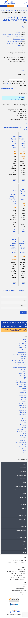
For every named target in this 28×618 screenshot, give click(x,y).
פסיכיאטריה (22, 439)
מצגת (24, 493)
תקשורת (23, 452)
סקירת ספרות (23, 512)
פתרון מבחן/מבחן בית (21, 530)
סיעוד (24, 426)
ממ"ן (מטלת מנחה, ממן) (11, 10)
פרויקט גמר (23, 526)
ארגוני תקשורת (11, 36)
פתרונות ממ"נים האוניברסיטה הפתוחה (17, 562)
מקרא (24, 416)
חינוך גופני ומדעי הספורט (19, 368)
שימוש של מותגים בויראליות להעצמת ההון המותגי (13, 245)
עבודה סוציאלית (21, 431)
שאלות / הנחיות (22, 545)
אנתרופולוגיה (22, 343)
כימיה (24, 377)
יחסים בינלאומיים (21, 373)
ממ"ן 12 (24, 27)
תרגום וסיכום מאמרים (21, 570)
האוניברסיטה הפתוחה (12, 43)
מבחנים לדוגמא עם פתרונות (20, 564)
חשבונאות (23, 370)
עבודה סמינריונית (22, 519)
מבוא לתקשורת (9, 38)
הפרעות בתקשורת (21, 364)
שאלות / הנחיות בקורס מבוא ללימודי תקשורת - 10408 (14, 326)
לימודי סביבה (22, 386)
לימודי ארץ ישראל (21, 381)
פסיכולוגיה (23, 437)
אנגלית (24, 341)
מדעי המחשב (22, 398)
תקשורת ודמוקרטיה (18, 40)
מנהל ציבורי (23, 413)
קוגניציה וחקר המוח (21, 443)
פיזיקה (24, 433)
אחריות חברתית (16, 34)
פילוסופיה (23, 435)
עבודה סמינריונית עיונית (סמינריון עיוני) (22, 155)
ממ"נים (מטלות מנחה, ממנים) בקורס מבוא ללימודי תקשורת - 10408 (15, 323)
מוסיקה (24, 401)
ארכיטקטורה (22, 347)
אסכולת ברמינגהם (7, 34)
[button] (21, 2)
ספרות (24, 428)
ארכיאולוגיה (22, 345)
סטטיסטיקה (23, 424)
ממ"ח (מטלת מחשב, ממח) (20, 486)
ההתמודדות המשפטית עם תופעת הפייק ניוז (21, 142)
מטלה (24, 482)
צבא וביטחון (23, 441)
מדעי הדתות (22, 394)
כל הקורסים (24, 595)
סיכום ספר (23, 504)
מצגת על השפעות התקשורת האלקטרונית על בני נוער (12, 196)
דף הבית (25, 10)
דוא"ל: (25, 79)
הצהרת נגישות (23, 593)
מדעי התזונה (22, 400)
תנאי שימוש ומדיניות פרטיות (19, 591)
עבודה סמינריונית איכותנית (13, 258)
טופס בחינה (23, 479)
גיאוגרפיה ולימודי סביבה (19, 355)
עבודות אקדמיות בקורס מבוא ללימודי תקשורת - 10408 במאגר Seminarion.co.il (15, 329)
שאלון (24, 541)
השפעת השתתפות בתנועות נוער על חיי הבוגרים (22, 247)
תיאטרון (24, 450)
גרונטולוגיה (23, 356)
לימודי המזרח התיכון (20, 383)
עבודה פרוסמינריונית (21, 523)
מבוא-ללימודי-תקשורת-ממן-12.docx (17, 53)
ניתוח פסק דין (22, 497)
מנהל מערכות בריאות (20, 409)
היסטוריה (23, 358)
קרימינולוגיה (22, 446)
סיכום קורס (23, 508)
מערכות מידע (22, 415)
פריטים (20, 10)
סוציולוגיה (23, 422)
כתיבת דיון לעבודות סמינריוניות (19, 573)
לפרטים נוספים (23, 180)
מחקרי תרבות (22, 405)
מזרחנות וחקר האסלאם (20, 403)
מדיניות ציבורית (22, 392)
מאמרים (25, 587)
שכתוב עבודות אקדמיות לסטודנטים (18, 579)
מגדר (24, 390)
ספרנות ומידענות (21, 430)
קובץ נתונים (23, 534)
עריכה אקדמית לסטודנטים (20, 575)
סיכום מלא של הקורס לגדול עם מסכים (22, 194)
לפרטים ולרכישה (15, 99)
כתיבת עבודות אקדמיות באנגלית (19, 577)
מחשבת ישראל (22, 407)
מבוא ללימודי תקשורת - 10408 (13, 42)
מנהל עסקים (22, 411)
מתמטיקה (23, 420)
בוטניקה (24, 349)
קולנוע (24, 444)
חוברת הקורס (21, 97)
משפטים (23, 418)
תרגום (24, 552)
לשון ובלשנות (22, 388)
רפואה (24, 448)
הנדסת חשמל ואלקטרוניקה (19, 360)
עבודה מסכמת (22, 515)
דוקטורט (24, 464)
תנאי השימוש (7, 83)
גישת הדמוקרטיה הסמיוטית (14, 37)
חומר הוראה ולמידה (21, 475)
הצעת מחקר (23, 471)
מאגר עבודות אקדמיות (21, 589)
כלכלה (24, 379)
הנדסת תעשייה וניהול (20, 362)
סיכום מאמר (23, 501)
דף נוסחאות (23, 468)
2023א (19, 45)
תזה (25, 548)
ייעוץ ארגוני (23, 375)
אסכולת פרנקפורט (20, 36)
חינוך (24, 366)
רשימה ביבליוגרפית (21, 537)
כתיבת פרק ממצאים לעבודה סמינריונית (17, 571)
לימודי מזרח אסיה (21, 385)
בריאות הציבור (22, 353)
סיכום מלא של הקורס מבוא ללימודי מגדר (13, 142)
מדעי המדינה (22, 396)
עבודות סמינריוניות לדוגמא (20, 560)
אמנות (24, 340)
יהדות (24, 371)
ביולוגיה (24, 351)
